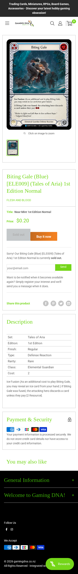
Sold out (18, 235)
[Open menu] (7, 23)
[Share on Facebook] (46, 303)
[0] (69, 23)
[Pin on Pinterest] (53, 303)
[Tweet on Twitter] (61, 303)
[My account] (60, 23)
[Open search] (52, 23)
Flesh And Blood (19, 200)
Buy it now (43, 237)
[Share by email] (68, 303)
